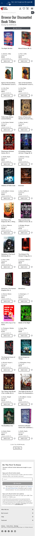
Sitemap (16, 526)
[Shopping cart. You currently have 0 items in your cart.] (27, 8)
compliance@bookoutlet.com (19, 504)
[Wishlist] (24, 8)
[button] (21, 2)
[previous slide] (2, 3)
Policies (3, 526)
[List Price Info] (10, 58)
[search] (32, 12)
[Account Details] (20, 8)
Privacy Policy (18, 503)
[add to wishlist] (15, 61)
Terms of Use (9, 526)
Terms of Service (23, 503)
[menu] (32, 8)
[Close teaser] (10, 4)
